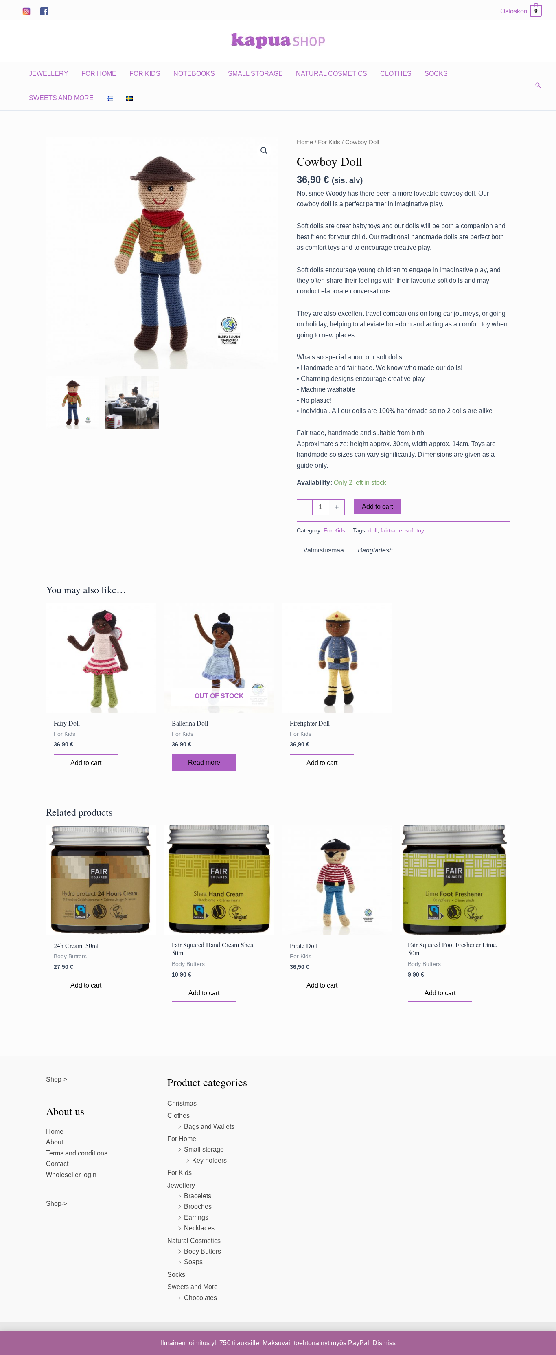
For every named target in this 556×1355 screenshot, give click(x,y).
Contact (57, 1163)
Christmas (182, 1103)
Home (305, 142)
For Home (98, 73)
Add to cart (377, 506)
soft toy (414, 530)
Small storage (255, 73)
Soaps (193, 1261)
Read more (204, 762)
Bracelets (197, 1195)
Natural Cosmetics (331, 73)
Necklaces (199, 1228)
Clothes (396, 73)
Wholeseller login (71, 1174)
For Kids (144, 73)
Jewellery (48, 73)
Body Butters (202, 1251)
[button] (538, 86)
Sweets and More (61, 98)
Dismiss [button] (384, 1343)
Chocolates (200, 1297)
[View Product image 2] (132, 402)
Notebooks (194, 73)
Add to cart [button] (85, 762)
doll (372, 530)
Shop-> (56, 1079)
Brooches (198, 1206)
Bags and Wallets (209, 1126)
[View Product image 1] (72, 402)
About (54, 1142)
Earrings (196, 1217)
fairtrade (391, 530)
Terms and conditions (76, 1153)
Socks (436, 73)
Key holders (209, 1160)
